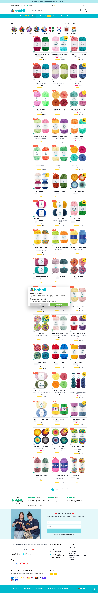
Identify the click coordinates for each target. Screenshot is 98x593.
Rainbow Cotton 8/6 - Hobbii (59, 164)
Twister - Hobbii (59, 446)
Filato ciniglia (44, 33)
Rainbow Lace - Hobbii (41, 191)
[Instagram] (12, 563)
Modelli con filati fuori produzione (77, 555)
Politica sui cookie (27, 588)
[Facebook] (16, 563)
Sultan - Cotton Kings (78, 191)
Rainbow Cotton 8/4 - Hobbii (59, 54)
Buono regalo (72, 557)
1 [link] (52, 489)
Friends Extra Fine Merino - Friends (41, 219)
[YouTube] (23, 563)
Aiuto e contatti (66, 5)
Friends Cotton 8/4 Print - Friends (41, 248)
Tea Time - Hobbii (78, 276)
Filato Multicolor (74, 33)
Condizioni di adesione (39, 588)
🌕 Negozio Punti (57, 5)
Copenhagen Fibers (66, 33)
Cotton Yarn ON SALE (52, 33)
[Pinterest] (20, 563)
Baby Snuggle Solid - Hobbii (78, 109)
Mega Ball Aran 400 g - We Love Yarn (59, 476)
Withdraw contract (51, 588)
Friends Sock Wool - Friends (78, 333)
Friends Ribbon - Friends (78, 419)
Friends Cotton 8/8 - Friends (78, 54)
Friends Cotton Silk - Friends (41, 419)
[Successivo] (67, 489)
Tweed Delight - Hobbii (41, 390)
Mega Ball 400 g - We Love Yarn (78, 247)
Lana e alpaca (21, 33)
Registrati (84, 5)
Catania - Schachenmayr (59, 81)
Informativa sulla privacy (68, 534)
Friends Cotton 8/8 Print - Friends (78, 447)
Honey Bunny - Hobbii (41, 81)
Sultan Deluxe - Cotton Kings (41, 446)
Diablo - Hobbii (60, 219)
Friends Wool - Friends (60, 191)
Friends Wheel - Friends (78, 164)
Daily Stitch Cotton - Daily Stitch (59, 247)
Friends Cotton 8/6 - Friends (78, 81)
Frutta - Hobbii (41, 333)
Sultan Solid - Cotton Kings (60, 390)
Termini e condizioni (15, 588)
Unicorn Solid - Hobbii (78, 390)
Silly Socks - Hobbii (78, 475)
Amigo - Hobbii (41, 109)
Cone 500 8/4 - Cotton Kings (59, 419)
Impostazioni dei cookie (63, 588)
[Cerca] (75, 11)
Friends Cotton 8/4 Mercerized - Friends (78, 219)
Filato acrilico (36, 33)
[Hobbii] (18, 10)
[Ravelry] (27, 563)
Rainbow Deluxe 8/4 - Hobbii (41, 136)
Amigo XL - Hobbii (78, 136)
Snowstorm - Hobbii (60, 276)
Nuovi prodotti (72, 551)
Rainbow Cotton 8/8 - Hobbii (59, 136)
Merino (59, 33)
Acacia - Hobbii (78, 305)
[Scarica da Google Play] (27, 554)
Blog (52, 5)
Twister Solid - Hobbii (60, 109)
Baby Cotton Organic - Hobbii (60, 333)
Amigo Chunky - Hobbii (60, 362)
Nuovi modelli (72, 553)
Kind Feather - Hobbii (41, 475)
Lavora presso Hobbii (55, 551)
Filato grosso (29, 33)
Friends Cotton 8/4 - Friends (41, 54)
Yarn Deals (14, 33)
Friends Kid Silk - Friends (41, 276)
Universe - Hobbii (41, 362)
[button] (85, 11)
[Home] (11, 20)
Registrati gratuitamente (75, 547)
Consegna (52, 549)
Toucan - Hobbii (41, 164)
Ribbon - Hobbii (78, 362)
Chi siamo (73, 5)
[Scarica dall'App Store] (16, 554)
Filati (15, 20)
